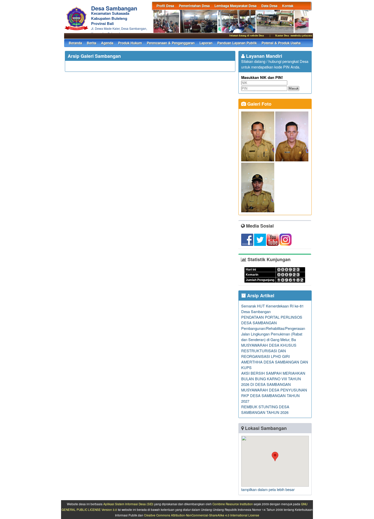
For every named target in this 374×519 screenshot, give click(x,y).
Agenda (107, 42)
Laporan (205, 42)
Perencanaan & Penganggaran (171, 42)
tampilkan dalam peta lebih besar (268, 489)
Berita (91, 42)
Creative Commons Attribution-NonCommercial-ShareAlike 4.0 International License (201, 515)
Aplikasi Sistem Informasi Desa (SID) (128, 504)
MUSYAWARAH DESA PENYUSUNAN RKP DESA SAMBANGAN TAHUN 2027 (274, 395)
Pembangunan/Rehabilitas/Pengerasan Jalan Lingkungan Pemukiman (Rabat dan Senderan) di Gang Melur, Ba (273, 334)
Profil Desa (165, 5)
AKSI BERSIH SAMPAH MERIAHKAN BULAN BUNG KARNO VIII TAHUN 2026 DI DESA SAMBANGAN (273, 378)
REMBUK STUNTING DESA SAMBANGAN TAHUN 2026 (265, 409)
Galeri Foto (258, 104)
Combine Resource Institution (232, 504)
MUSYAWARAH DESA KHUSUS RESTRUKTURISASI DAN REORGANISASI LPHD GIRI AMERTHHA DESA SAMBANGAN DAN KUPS (274, 356)
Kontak (287, 5)
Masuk (294, 88)
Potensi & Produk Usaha (281, 42)
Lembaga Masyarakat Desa (235, 5)
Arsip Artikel (260, 295)
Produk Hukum (130, 42)
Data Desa (269, 5)
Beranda (75, 42)
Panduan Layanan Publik (237, 42)
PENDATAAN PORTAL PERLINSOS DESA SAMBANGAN (271, 319)
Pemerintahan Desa (194, 5)
